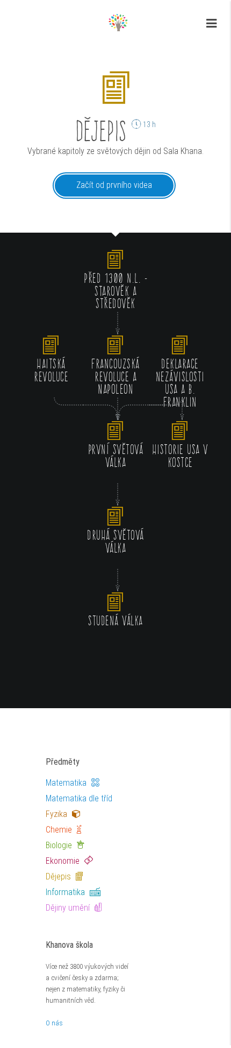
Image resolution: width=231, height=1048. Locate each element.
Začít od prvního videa (114, 185)
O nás (54, 1023)
